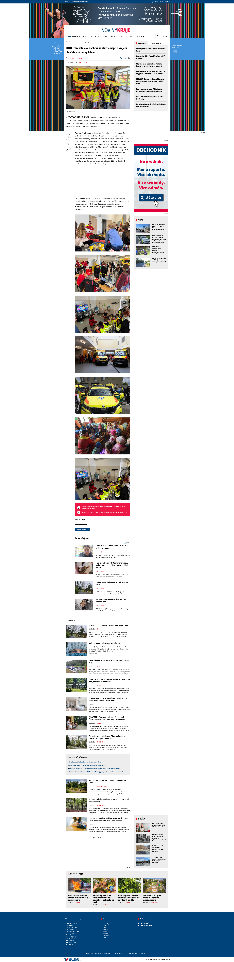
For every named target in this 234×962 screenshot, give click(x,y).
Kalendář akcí (140, 36)
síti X (93, 512)
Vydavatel (89, 953)
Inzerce (143, 953)
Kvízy (121, 36)
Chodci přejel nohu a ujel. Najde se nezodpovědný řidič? (159, 259)
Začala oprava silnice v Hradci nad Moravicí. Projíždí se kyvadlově (159, 848)
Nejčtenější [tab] (156, 43)
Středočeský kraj (70, 942)
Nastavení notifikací (131, 953)
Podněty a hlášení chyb (102, 953)
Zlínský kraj (69, 944)
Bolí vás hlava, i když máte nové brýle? (104, 643)
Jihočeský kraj (69, 925)
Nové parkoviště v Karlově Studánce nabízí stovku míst (87, 765)
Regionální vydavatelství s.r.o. (160, 959)
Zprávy (93, 36)
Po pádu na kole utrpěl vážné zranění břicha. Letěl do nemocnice (151, 105)
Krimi (100, 36)
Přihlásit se (167, 1)
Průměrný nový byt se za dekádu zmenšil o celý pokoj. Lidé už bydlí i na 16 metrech (96, 772)
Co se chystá (76, 874)
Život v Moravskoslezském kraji (109, 506)
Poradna (114, 36)
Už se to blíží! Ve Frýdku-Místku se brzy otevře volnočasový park (152, 897)
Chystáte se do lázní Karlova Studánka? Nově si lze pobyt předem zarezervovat (94, 768)
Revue (106, 36)
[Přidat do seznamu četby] (129, 58)
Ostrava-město (101, 786)
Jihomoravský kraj (71, 927)
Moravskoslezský (78, 36)
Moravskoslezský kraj (82, 529)
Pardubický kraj (70, 939)
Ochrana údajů (117, 953)
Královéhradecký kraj (72, 931)
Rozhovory (129, 36)
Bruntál (99, 629)
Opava (99, 723)
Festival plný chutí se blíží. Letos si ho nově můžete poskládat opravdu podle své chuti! (103, 898)
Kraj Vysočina (69, 929)
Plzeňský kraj (69, 940)
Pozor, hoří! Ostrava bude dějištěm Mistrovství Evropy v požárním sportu (78, 897)
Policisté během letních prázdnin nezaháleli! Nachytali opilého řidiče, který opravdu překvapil (159, 239)
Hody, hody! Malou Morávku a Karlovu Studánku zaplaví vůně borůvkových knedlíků (129, 897)
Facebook (153, 2)
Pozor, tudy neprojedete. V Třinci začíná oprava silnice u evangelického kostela (149, 90)
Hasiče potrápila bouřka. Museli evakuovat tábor (108, 625)
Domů (68, 42)
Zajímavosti (106, 935)
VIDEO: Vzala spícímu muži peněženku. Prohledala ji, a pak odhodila (158, 250)
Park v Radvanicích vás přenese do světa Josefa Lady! (149, 97)
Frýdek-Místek (101, 742)
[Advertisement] (102, 180)
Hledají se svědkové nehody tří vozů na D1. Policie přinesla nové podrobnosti (158, 226)
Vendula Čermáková (75, 58)
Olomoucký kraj (70, 937)
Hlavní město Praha (71, 923)
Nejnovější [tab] (141, 43)
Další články (97, 837)
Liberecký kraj (69, 933)
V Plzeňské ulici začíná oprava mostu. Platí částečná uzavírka (159, 859)
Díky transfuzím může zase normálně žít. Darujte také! (158, 825)
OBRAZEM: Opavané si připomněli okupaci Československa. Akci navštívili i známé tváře (150, 81)
